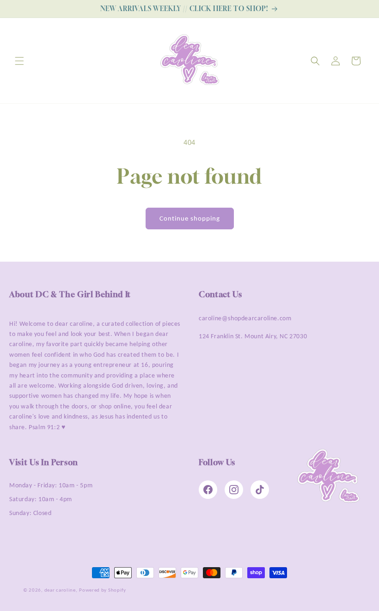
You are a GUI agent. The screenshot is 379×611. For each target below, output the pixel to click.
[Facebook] (208, 489)
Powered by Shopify (102, 590)
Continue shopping (189, 218)
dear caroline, (61, 590)
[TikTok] (260, 489)
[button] (19, 61)
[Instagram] (234, 489)
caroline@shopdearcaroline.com (245, 318)
